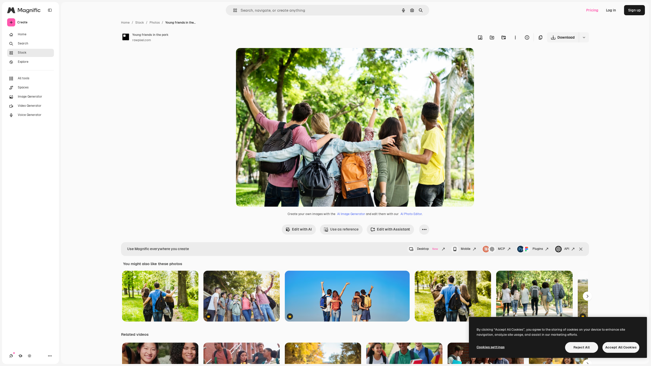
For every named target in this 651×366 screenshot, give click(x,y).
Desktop (427, 249)
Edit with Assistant (393, 229)
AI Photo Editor (411, 214)
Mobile (465, 249)
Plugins (537, 249)
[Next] (587, 296)
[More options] (515, 37)
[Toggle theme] (29, 356)
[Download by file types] (584, 37)
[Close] (581, 249)
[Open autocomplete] (233, 10)
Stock (139, 23)
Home (125, 23)
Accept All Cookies (621, 347)
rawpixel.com (141, 40)
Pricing (592, 10)
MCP (501, 249)
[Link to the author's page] (125, 37)
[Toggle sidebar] (50, 10)
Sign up (634, 10)
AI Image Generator (351, 214)
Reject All (581, 347)
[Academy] (20, 356)
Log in (611, 10)
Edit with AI (302, 229)
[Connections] (11, 356)
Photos (155, 23)
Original (268, 57)
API (566, 249)
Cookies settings (491, 347)
